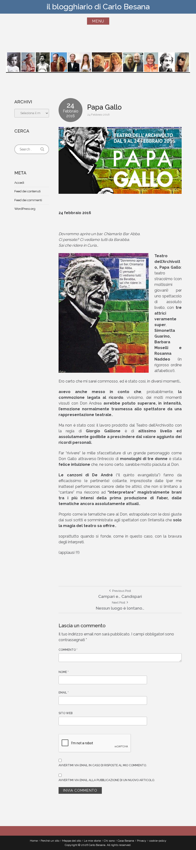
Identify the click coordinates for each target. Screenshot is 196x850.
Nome (64, 672)
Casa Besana (126, 840)
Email (64, 692)
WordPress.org (24, 209)
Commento (68, 649)
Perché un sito (50, 840)
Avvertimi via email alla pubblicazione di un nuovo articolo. (107, 780)
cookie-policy (157, 840)
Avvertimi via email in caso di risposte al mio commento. (103, 765)
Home (34, 840)
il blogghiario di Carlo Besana (98, 6)
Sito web (65, 713)
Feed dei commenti (28, 200)
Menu (98, 21)
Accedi (19, 182)
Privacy (141, 840)
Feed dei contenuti (27, 191)
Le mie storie (92, 840)
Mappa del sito (71, 840)
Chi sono (109, 840)
